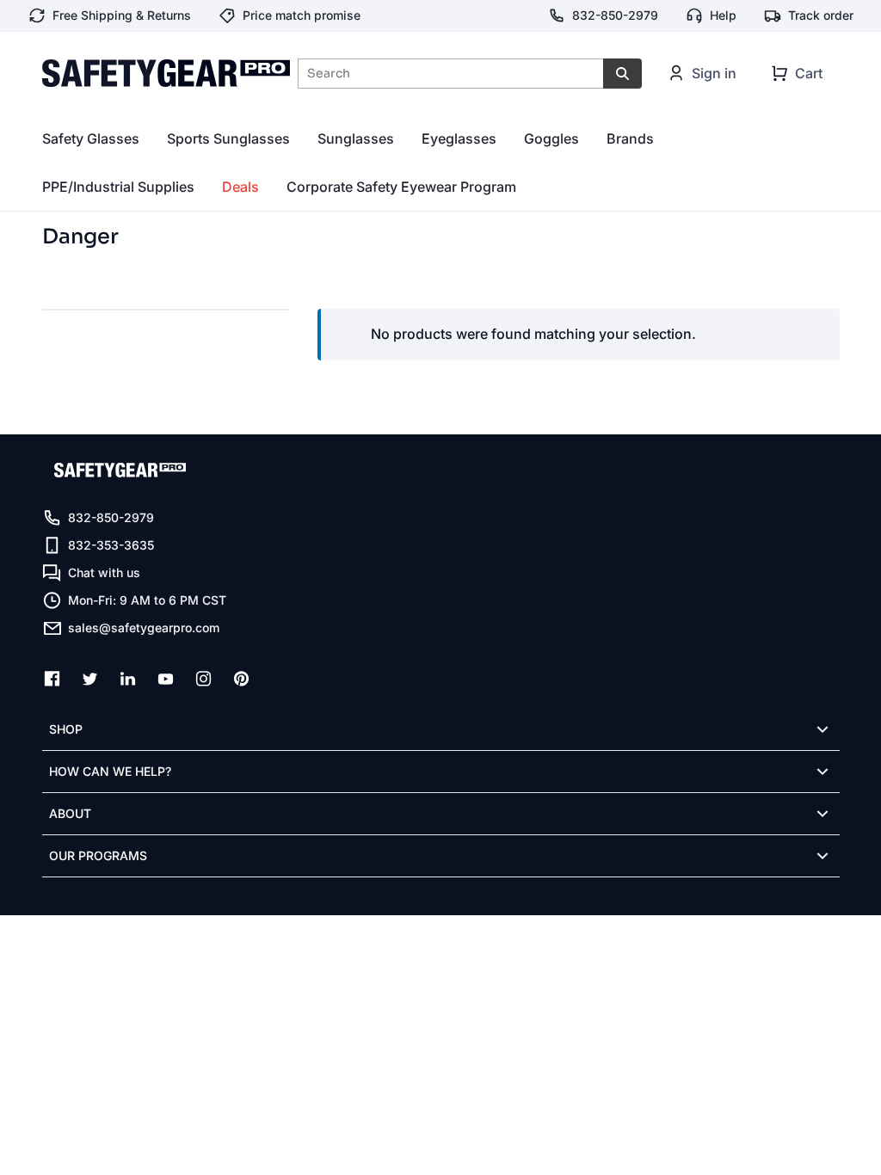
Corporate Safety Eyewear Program (401, 186)
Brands (630, 138)
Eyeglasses (459, 138)
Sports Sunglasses (228, 138)
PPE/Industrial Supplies (118, 186)
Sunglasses (355, 138)
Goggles (551, 138)
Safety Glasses (90, 138)
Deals (240, 186)
